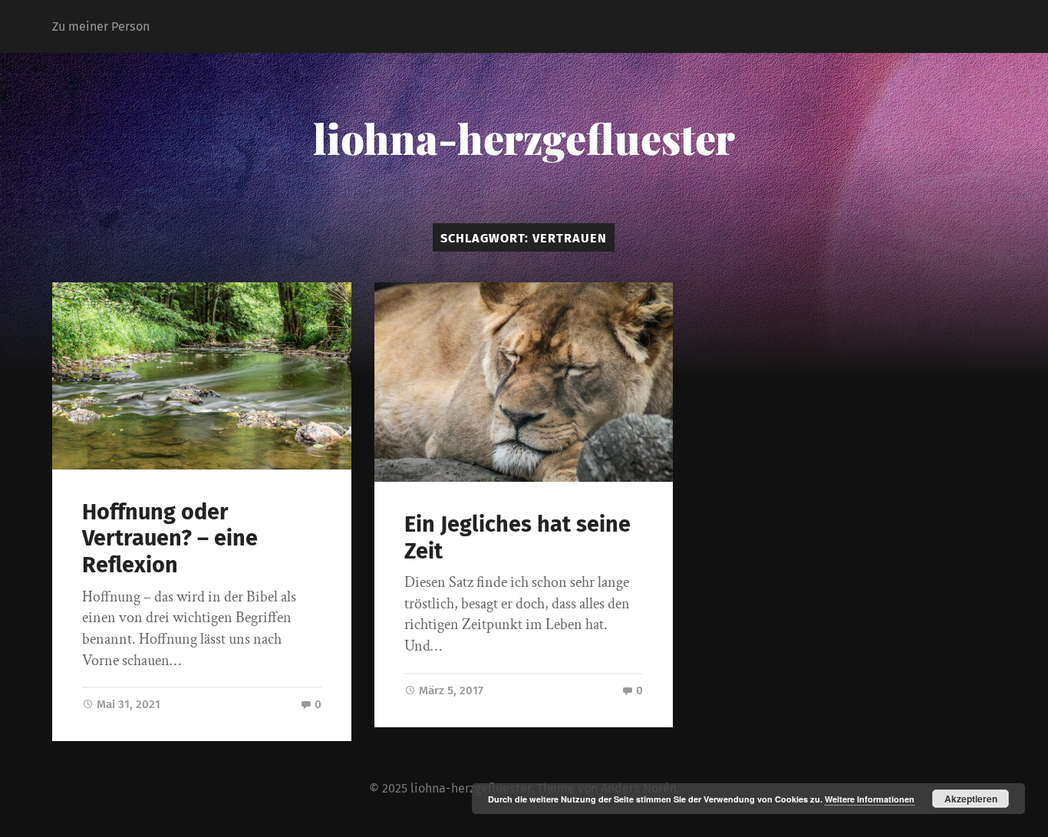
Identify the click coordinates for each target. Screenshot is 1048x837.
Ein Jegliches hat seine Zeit (517, 538)
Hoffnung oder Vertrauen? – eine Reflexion (170, 538)
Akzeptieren (970, 799)
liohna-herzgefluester (524, 138)
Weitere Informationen (870, 799)
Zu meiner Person (101, 26)
